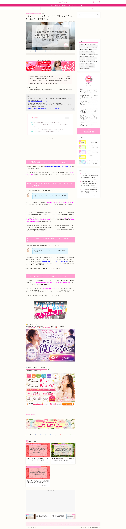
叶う (82, 51)
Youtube (93, 44)
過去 (87, 66)
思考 (87, 56)
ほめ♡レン (63, 2)
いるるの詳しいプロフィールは (88, 122)
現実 (82, 63)
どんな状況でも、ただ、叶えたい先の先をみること (46, 131)
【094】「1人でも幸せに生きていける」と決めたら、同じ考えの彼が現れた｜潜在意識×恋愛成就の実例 (89, 175)
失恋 (87, 51)
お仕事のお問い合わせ (78, 8)
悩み (94, 58)
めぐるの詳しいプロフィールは (88, 104)
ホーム (33, 8)
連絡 (82, 66)
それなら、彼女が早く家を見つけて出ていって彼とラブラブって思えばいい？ (51, 125)
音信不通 (92, 66)
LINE (82, 44)
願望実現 (33, 414)
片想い (95, 61)
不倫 (82, 49)
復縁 (91, 54)
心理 (96, 54)
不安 (86, 49)
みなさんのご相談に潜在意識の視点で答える (33, 13)
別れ (96, 49)
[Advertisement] (50, 148)
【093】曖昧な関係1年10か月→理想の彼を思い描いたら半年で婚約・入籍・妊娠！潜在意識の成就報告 (89, 183)
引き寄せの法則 (84, 54)
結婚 (91, 63)
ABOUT (48, 8)
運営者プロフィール (63, 8)
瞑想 (87, 63)
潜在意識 (28, 414)
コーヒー (82, 47)
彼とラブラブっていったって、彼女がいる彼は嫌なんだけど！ (49, 129)
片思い (89, 61)
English (93, 8)
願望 (82, 68)
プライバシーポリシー (31, 527)
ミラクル (88, 47)
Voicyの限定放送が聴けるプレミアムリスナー (36, 369)
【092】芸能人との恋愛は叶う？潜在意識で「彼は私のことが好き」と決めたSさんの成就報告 (89, 191)
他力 (91, 49)
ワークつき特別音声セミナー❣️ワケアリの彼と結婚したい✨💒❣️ (41, 327)
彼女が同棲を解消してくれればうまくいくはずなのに (47, 122)
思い (82, 56)
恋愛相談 (89, 58)
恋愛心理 (83, 58)
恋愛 (92, 56)
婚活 (92, 51)
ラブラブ (95, 47)
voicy (87, 44)
